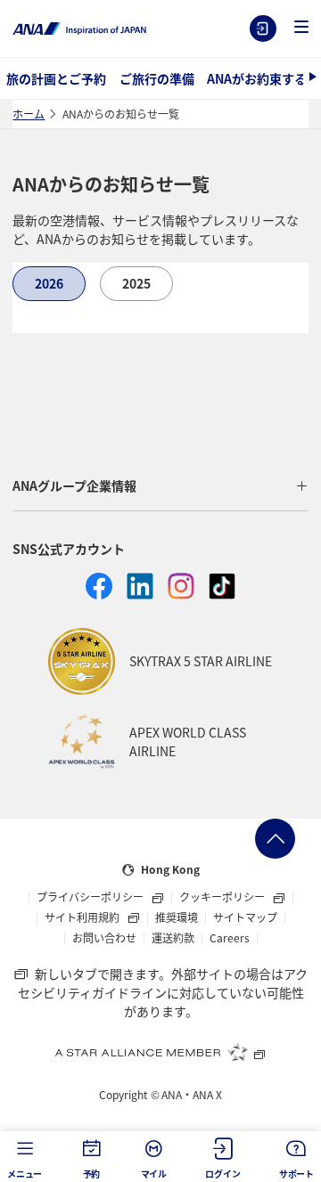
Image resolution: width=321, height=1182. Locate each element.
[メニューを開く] (301, 28)
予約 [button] (92, 1173)
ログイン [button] (222, 1173)
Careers (230, 938)
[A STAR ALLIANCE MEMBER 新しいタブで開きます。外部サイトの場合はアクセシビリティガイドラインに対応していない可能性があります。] (160, 1052)
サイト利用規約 (83, 918)
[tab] (49, 283)
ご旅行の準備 (156, 78)
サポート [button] (296, 1173)
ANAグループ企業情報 (74, 485)
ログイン (263, 28)
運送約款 (173, 938)
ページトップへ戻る (275, 839)
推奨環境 (176, 917)
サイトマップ (245, 917)
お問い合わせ (104, 938)
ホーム (28, 113)
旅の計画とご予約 (56, 78)
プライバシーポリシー (91, 898)
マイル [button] (154, 1173)
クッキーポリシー (223, 898)
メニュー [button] (24, 1173)
